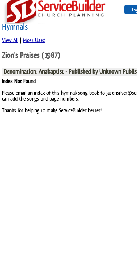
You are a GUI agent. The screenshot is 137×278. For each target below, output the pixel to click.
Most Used (34, 40)
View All (10, 40)
